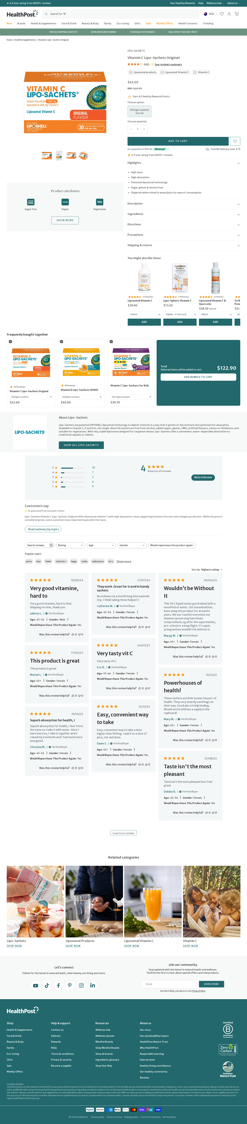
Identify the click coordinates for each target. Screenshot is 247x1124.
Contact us (57, 1029)
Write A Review (203, 477)
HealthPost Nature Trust (154, 1041)
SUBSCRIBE (211, 984)
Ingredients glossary (107, 1059)
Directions (134, 224)
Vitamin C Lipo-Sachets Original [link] (29, 391)
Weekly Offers (164, 23)
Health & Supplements (43, 23)
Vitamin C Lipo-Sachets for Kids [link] (129, 385)
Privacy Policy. (198, 991)
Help (200, 3)
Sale (148, 23)
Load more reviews (123, 833)
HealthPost (82, 1117)
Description (135, 203)
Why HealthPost (149, 1047)
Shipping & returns (140, 245)
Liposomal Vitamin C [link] (140, 300)
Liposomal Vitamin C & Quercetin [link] (212, 302)
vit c (110, 561)
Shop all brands (104, 1053)
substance (98, 561)
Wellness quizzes (104, 1035)
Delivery (55, 1035)
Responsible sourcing (152, 1053)
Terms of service (114, 1117)
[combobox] (120, 14)
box (38, 561)
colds (84, 561)
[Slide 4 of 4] (83, 155)
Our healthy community (153, 1071)
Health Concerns (187, 23)
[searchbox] (36, 545)
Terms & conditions (62, 1053)
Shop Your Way (103, 1065)
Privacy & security (61, 1059)
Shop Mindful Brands (107, 1047)
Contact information (150, 1117)
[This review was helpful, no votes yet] (73, 634)
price (29, 561)
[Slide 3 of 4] (71, 155)
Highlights (134, 162)
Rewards (56, 1041)
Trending (208, 23)
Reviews (144, 1077)
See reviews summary (168, 64)
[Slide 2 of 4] (59, 155)
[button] (221, 14)
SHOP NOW (14, 945)
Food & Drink (69, 23)
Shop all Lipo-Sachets (81, 445)
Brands (21, 23)
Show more (123, 561)
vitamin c (61, 561)
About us (233, 3)
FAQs (54, 1047)
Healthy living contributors (155, 1065)
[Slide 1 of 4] (46, 155)
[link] (144, 278)
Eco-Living (123, 23)
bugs (74, 561)
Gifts (137, 23)
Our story (145, 1029)
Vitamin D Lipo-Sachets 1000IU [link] (79, 389)
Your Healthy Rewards (182, 3)
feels (48, 561)
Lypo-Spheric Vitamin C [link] (177, 300)
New (9, 23)
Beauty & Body (90, 23)
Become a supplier (61, 1065)
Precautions (135, 234)
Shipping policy (131, 1117)
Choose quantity (137, 121)
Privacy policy (97, 1117)
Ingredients (135, 214)
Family (107, 23)
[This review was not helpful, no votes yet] (79, 634)
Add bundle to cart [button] (198, 377)
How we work (147, 1059)
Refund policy (169, 1117)
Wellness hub (214, 3)
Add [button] (144, 321)
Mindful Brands (104, 1041)
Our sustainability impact (154, 1035)
